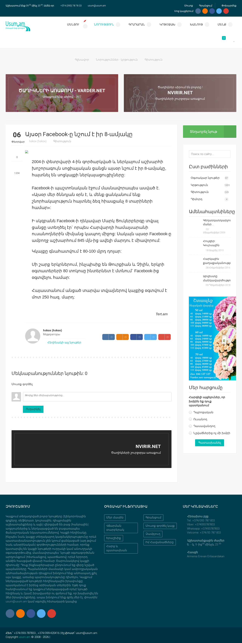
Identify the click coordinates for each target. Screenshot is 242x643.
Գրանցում (205, 5)
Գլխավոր (82, 59)
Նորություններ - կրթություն (117, 59)
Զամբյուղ (153, 534)
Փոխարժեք (228, 5)
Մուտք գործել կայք (160, 525)
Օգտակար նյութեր (205, 178)
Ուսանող (200, 419)
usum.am (24, 637)
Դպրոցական (203, 412)
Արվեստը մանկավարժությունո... (217, 278)
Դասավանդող (204, 426)
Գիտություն (154, 59)
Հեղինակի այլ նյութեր (64, 342)
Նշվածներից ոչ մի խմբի (211, 433)
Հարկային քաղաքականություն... (217, 260)
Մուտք (188, 5)
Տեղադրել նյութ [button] (203, 131)
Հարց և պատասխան (116, 548)
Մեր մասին (114, 517)
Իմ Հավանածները (160, 542)
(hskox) (38, 141)
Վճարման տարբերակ (115, 527)
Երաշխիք (113, 538)
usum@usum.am (97, 5)
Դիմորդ (196, 199)
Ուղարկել (33, 409)
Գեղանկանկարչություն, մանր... (217, 222)
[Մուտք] (14, 389)
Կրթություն (199, 185)
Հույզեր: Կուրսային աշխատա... (212, 243)
